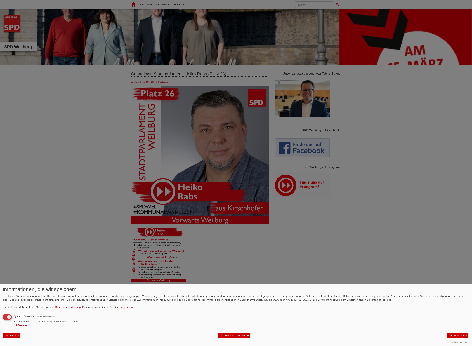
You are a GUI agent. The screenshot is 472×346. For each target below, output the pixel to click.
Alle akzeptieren (457, 335)
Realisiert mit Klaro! (459, 342)
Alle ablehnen (12, 335)
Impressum (126, 307)
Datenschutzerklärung (68, 307)
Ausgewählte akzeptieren (234, 335)
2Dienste (20, 325)
